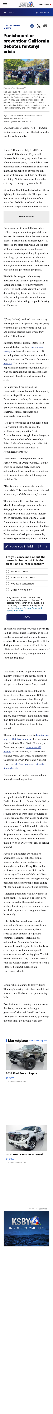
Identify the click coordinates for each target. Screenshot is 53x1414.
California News (12, 27)
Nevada (8, 363)
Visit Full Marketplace (37, 1041)
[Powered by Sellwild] (43, 1209)
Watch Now (44, 4)
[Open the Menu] (5, 4)
